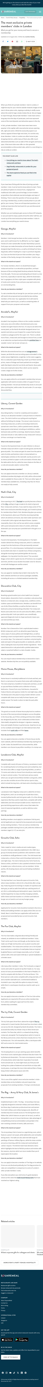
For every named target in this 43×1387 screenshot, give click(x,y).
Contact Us (4, 1303)
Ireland (3, 1318)
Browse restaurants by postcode (10, 1288)
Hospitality (5, 1250)
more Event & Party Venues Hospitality (20, 1263)
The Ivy (36, 1021)
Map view (31, 42)
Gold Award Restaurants (25, 1178)
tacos (26, 730)
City (6, 504)
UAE (2, 1323)
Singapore (4, 1320)
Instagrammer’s (32, 351)
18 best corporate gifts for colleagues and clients (18, 1252)
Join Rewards (30, 12)
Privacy (3, 1310)
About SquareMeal (6, 1300)
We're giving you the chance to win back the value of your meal (21, 4)
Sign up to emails (11, 1357)
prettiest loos (34, 340)
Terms (3, 1308)
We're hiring (4, 1305)
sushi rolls (14, 730)
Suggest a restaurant (7, 1293)
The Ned (19, 501)
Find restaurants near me (8, 1290)
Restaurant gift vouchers (8, 1285)
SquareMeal (8, 12)
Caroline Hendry (30, 37)
